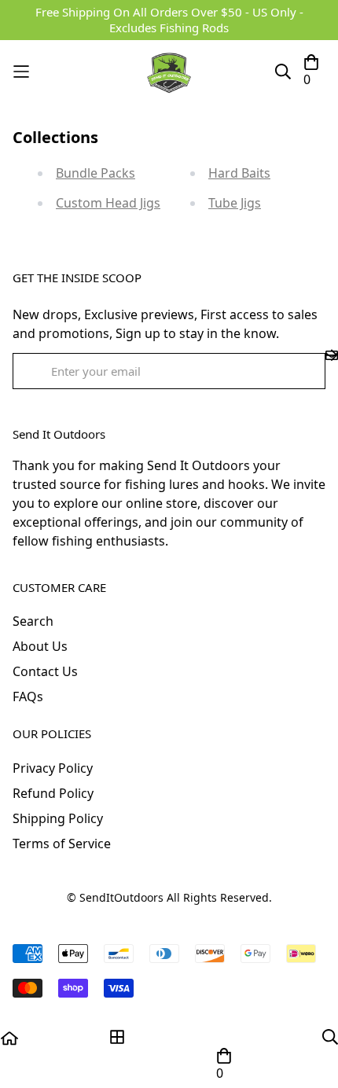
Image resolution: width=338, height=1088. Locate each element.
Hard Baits (239, 173)
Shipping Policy (58, 818)
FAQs (28, 696)
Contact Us (45, 671)
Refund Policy (53, 793)
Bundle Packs (95, 173)
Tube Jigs (234, 202)
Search (33, 621)
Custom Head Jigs (108, 202)
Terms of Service (62, 843)
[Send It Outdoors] (169, 71)
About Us (40, 646)
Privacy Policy (53, 768)
